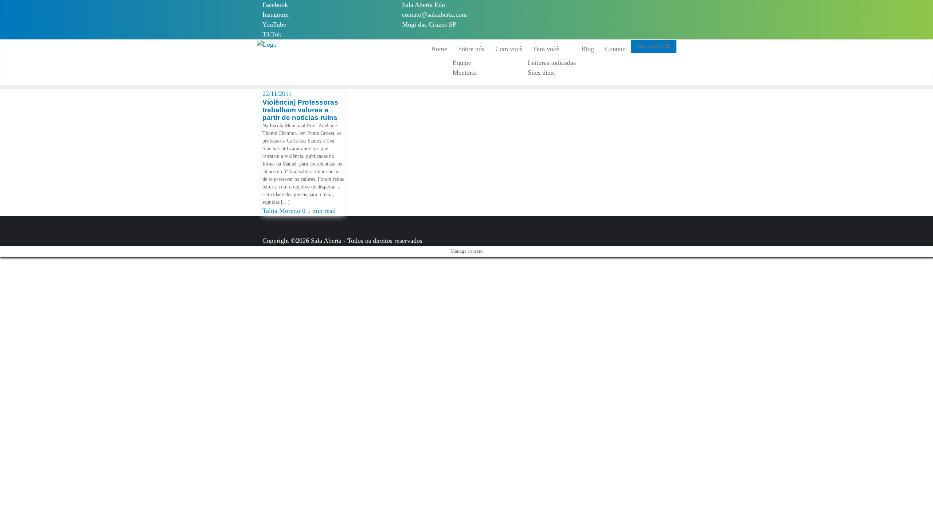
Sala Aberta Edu (423, 4)
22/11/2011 (277, 93)
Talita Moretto (282, 210)
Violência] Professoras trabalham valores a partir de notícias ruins (300, 109)
